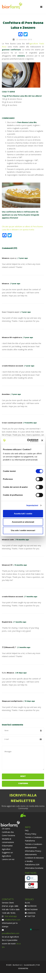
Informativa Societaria (34, 868)
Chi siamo (6, 828)
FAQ (26, 830)
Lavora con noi (8, 859)
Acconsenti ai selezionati (23, 522)
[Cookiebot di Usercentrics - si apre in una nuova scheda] (28, 440)
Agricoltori (6, 849)
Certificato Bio (8, 832)
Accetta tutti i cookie (23, 513)
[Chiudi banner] (42, 440)
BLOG (27, 902)
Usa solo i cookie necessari (23, 530)
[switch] (39, 479)
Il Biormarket (7, 845)
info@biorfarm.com (12, 919)
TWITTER (31, 916)
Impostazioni (32, 505)
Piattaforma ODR (32, 864)
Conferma (23, 783)
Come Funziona (8, 835)
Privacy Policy (30, 834)
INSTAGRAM (31, 909)
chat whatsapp (10, 916)
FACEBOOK (31, 906)
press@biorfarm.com (10, 933)
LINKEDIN (30, 913)
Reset (23, 776)
